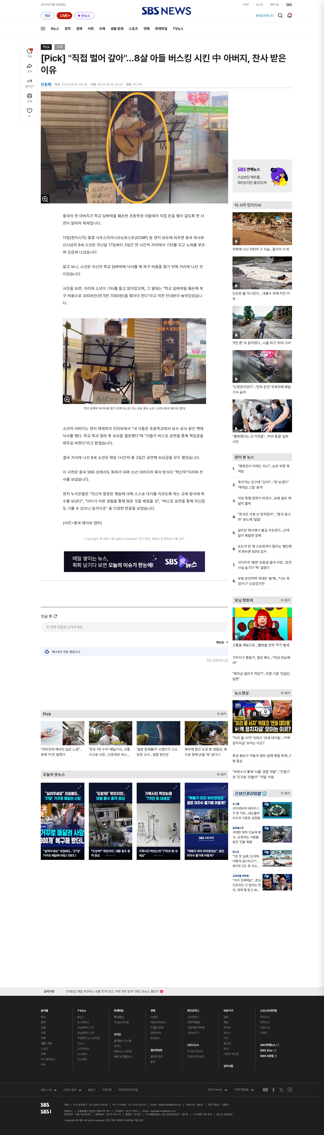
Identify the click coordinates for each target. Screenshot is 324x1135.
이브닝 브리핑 (121, 1022)
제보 (225, 1022)
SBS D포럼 (267, 1055)
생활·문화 (117, 29)
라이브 (227, 1027)
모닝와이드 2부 (85, 1032)
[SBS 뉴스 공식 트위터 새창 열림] (281, 1089)
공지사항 (228, 1066)
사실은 (154, 1017)
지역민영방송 (244, 1090)
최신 (43, 1017)
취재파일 (161, 29)
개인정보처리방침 (128, 1089)
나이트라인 (83, 1048)
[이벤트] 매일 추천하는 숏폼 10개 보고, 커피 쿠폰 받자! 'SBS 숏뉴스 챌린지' (112, 990)
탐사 (153, 1062)
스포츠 (133, 29)
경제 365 (156, 1032)
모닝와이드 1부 (85, 1027)
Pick (46, 47)
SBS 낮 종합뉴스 (123, 1056)
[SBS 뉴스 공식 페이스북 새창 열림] (273, 1089)
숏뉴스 (227, 1032)
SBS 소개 (49, 1090)
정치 (68, 29)
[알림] (289, 15)
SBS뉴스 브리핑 (123, 1051)
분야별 (44, 1009)
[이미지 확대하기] (45, 199)
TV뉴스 (178, 29)
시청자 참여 (72, 1090)
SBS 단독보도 (158, 1022)
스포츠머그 (193, 1017)
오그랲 (236, 804)
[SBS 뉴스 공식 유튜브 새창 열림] (265, 1089)
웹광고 (91, 1089)
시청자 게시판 (230, 1054)
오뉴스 (81, 1043)
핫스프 (236, 852)
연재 (153, 1009)
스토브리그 (193, 1032)
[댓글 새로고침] (55, 616)
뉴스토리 (82, 1054)
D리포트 (155, 1038)
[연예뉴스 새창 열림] (262, 175)
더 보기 (220, 713)
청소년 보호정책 (224, 1114)
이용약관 (107, 1089)
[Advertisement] (134, 686)
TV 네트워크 (48, 1059)
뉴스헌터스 (83, 1022)
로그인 (259, 4)
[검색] (280, 15)
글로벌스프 (238, 828)
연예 (146, 29)
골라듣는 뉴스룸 (122, 1040)
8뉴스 (55, 29)
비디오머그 (193, 1009)
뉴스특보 (82, 1059)
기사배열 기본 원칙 (202, 1114)
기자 (225, 1038)
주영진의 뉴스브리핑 (88, 1038)
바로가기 (228, 1009)
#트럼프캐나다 (265, 15)
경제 (79, 29)
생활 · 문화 (46, 1043)
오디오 (117, 1033)
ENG (246, 4)
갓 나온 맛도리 (195, 1051)
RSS (226, 1048)
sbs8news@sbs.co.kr (170, 1104)
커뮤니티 (265, 1027)
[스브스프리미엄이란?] (265, 793)
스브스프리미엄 (268, 1009)
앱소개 (227, 1043)
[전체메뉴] (43, 28)
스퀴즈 (263, 1032)
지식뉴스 (265, 1017)
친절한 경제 (157, 1027)
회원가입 (274, 4)
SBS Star (266, 1049)
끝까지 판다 (157, 1056)
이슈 (43, 1064)
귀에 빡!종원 (193, 1022)
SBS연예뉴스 (268, 1044)
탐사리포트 (156, 1049)
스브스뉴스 (193, 1044)
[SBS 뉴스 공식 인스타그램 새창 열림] (289, 1089)
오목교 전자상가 (196, 1056)
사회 (91, 29)
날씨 (225, 1017)
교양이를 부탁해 (241, 875)
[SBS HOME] (289, 4)
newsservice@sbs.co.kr (163, 1111)
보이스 (117, 1046)
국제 (102, 29)
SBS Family (217, 1090)
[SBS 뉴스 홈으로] (166, 11)
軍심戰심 (119, 1017)
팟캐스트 (265, 1022)
